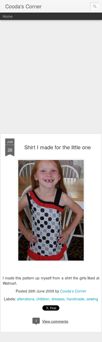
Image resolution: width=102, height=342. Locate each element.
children (42, 298)
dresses (58, 298)
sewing (92, 298)
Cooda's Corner (73, 291)
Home (8, 16)
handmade (75, 298)
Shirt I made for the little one (57, 147)
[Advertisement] (51, 77)
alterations (25, 298)
